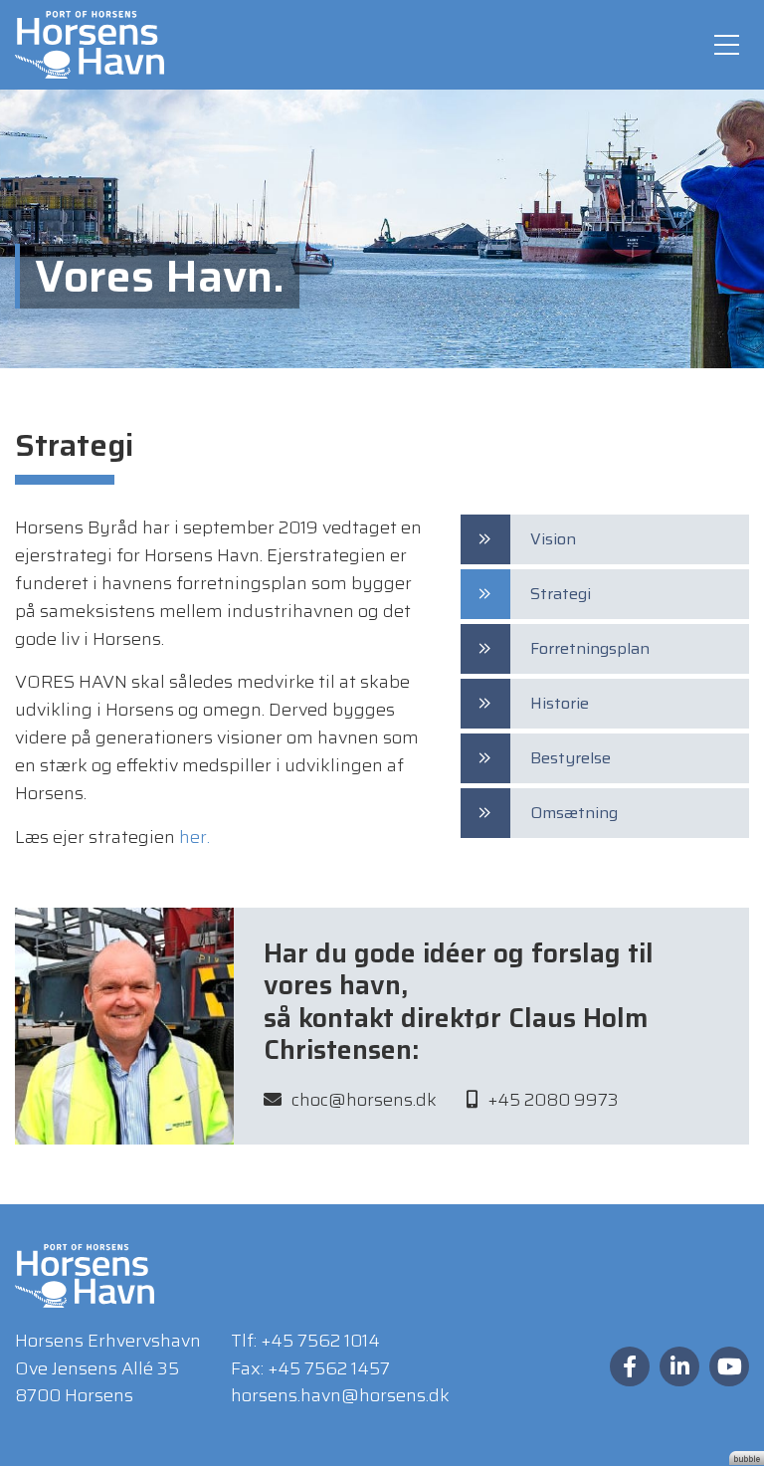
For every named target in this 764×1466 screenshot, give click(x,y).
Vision (553, 538)
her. (194, 837)
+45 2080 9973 (553, 1100)
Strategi (560, 593)
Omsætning (574, 812)
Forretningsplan (590, 648)
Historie (559, 703)
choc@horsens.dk (364, 1100)
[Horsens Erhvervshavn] (89, 44)
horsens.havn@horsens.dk (340, 1395)
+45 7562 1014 (320, 1341)
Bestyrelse (570, 757)
